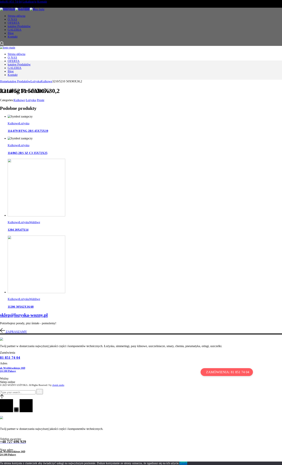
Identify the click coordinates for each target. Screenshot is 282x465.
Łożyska (31, 100)
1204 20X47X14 (18, 229)
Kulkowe (19, 100)
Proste (40, 100)
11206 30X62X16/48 (21, 306)
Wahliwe (34, 222)
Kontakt (42, 1)
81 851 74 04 (10, 358)
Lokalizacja (29, 1)
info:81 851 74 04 (11, 1)
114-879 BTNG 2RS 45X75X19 (28, 130)
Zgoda (183, 463)
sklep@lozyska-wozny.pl (24, 315)
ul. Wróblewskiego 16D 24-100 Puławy (12, 369)
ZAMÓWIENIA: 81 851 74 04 (227, 372)
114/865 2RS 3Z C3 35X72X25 (27, 153)
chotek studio (58, 385)
